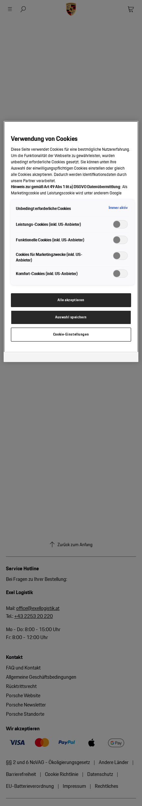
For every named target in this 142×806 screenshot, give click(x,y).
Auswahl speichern (71, 317)
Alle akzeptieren (70, 300)
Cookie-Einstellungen (71, 334)
